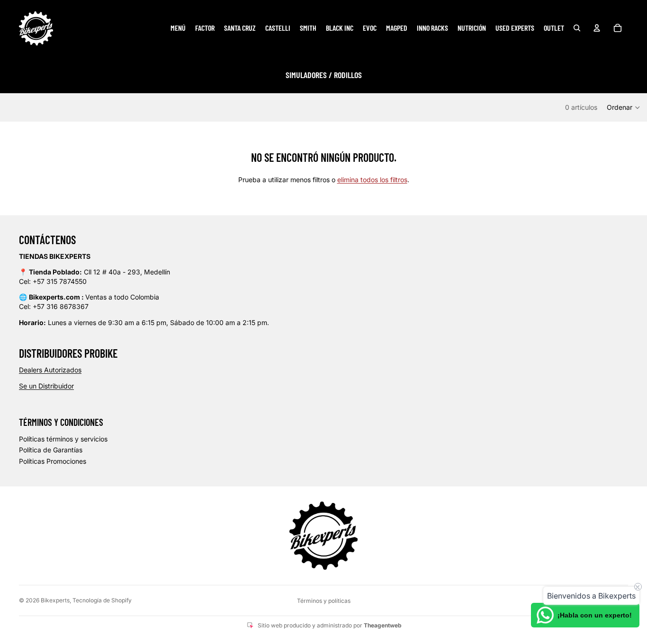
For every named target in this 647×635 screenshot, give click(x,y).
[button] (624, 107)
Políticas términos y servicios (63, 439)
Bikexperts (55, 600)
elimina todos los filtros (372, 180)
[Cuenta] (596, 28)
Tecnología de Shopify (102, 600)
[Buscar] (576, 28)
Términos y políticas (323, 600)
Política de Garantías (50, 450)
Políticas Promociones (52, 461)
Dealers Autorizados (50, 370)
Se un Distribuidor (46, 386)
